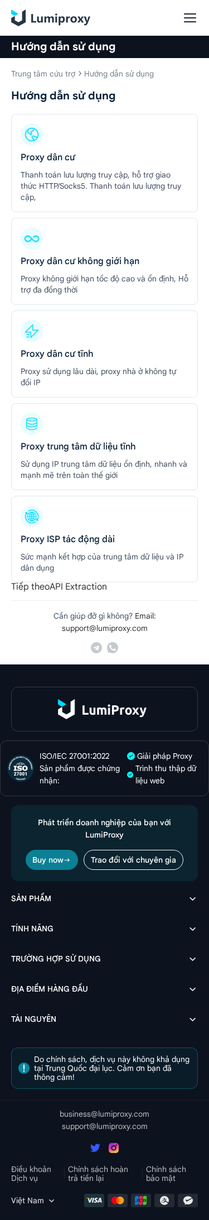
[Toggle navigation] (190, 18)
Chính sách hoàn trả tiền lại (98, 1174)
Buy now (48, 860)
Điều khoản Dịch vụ (31, 1174)
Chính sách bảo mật (166, 1174)
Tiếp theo (30, 586)
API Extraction (78, 586)
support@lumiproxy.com (105, 1126)
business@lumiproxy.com (104, 1113)
